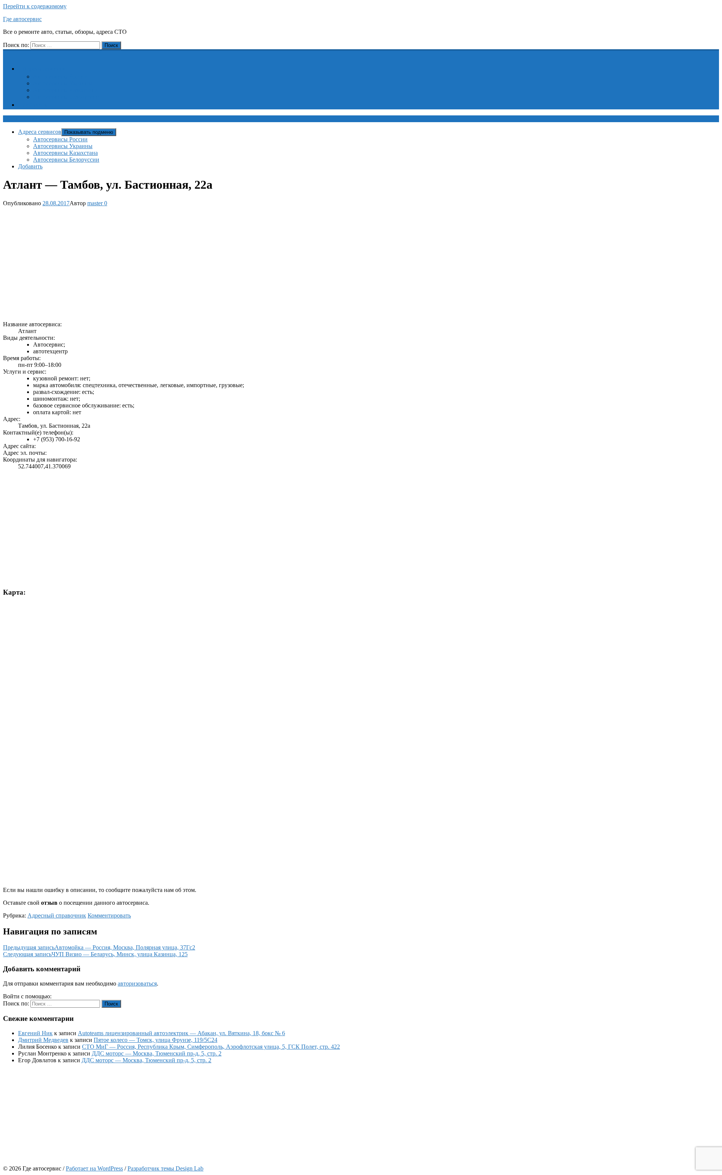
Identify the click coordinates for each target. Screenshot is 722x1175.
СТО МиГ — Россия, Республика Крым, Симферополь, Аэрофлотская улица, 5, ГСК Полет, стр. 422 (211, 1046)
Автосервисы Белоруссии (66, 97)
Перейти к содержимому (35, 6)
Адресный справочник (56, 915)
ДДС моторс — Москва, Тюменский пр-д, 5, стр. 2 (156, 1053)
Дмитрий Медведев (43, 1040)
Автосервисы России (60, 76)
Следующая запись (95, 954)
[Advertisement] (228, 262)
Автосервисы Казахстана (65, 90)
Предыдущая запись (99, 947)
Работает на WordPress (94, 1168)
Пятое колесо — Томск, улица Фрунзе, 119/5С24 (155, 1040)
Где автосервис (22, 19)
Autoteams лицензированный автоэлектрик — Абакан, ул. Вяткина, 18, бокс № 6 (181, 1033)
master (95, 203)
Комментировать (109, 915)
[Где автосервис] (7, 53)
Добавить (35, 104)
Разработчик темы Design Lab (165, 1168)
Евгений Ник (35, 1033)
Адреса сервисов (44, 68)
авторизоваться (137, 983)
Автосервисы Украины (63, 83)
